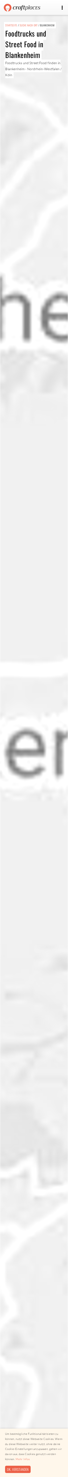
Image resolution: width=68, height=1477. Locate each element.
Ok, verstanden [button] (18, 1469)
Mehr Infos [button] (23, 1459)
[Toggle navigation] (62, 7)
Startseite (11, 25)
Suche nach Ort (29, 25)
